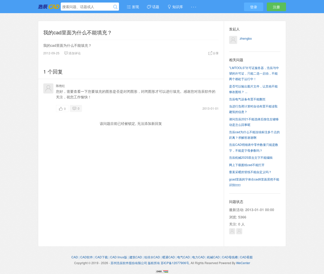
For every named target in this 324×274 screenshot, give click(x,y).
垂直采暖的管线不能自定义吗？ (250, 172)
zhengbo (246, 38)
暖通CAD (168, 257)
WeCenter (243, 263)
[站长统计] (162, 270)
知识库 (177, 6)
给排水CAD (152, 257)
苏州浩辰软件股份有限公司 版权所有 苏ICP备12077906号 (150, 263)
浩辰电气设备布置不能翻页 (247, 99)
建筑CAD (135, 257)
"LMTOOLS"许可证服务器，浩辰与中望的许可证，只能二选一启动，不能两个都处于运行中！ (254, 73)
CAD (74, 257)
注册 (276, 6)
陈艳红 (60, 85)
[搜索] (115, 7)
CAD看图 (246, 257)
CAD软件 (86, 257)
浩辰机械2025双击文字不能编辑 (251, 157)
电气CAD (183, 257)
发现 (135, 6)
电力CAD (198, 257)
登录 (253, 6)
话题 (155, 6)
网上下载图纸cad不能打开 (247, 165)
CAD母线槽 (230, 257)
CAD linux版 (118, 257)
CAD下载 (101, 257)
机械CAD (213, 257)
